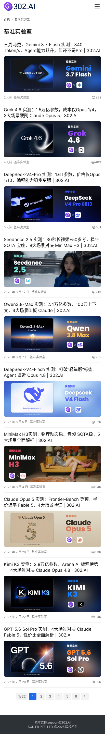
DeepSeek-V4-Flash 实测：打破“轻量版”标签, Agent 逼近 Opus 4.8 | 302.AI (49, 372)
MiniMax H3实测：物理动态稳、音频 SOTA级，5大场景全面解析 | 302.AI (52, 437)
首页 (7, 19)
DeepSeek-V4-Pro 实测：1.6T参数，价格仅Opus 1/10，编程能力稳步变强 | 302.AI (52, 177)
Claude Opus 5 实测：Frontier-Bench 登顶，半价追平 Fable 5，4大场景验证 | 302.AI (50, 502)
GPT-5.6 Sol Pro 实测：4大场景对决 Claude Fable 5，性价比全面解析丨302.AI (47, 632)
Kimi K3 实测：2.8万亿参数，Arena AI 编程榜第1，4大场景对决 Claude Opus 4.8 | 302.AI (51, 567)
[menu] (97, 6)
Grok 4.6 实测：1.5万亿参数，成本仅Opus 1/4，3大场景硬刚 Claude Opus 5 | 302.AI (51, 112)
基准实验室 (21, 97)
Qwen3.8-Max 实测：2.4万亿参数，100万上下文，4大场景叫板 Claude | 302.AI (50, 307)
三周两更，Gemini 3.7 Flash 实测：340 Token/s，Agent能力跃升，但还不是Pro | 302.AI (52, 47)
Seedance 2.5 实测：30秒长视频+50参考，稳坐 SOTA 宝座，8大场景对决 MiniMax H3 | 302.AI (51, 242)
